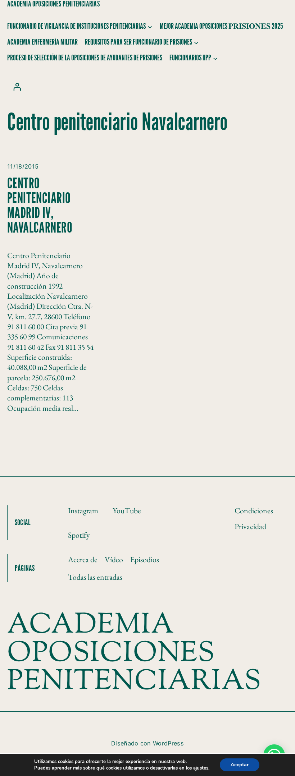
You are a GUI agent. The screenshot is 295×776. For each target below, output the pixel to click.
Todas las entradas (95, 577)
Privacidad (250, 526)
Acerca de (82, 559)
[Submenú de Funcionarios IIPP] (215, 58)
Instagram (83, 510)
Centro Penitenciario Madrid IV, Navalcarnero (39, 205)
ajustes (200, 768)
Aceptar (240, 764)
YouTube (127, 510)
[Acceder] (17, 86)
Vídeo (114, 559)
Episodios (144, 559)
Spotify (79, 535)
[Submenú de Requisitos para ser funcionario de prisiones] (196, 42)
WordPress (168, 743)
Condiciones (254, 510)
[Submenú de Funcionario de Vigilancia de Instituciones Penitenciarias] (150, 26)
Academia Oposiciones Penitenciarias (53, 4)
